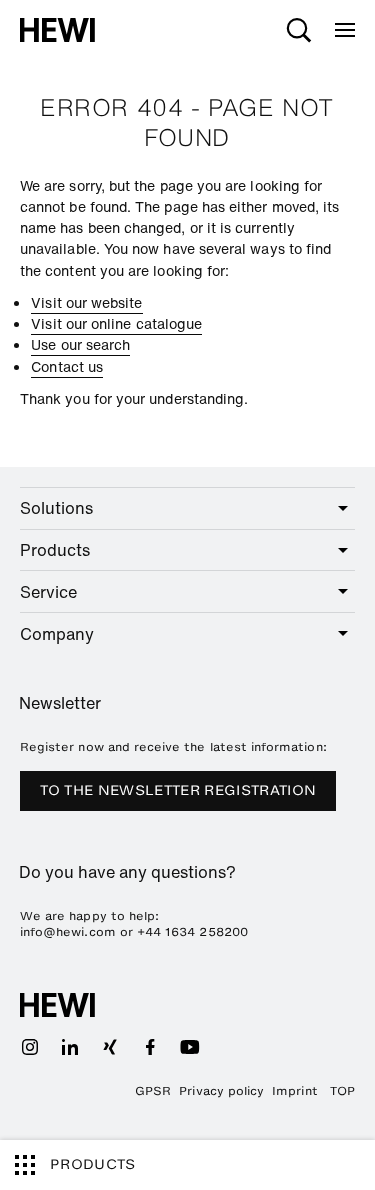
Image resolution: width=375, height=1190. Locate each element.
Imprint (294, 1091)
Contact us (67, 366)
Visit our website (86, 302)
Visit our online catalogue (116, 323)
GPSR (153, 1091)
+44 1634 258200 (192, 932)
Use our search (80, 344)
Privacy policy (221, 1091)
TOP (342, 1091)
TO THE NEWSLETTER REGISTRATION (178, 790)
